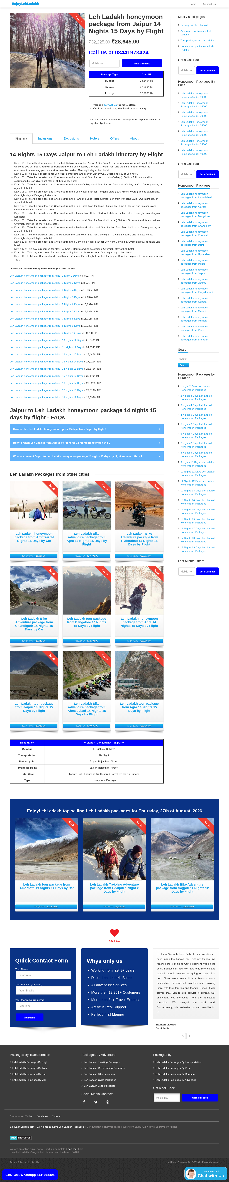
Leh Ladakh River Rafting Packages (104, 1068)
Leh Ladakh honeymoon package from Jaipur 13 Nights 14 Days (46, 361)
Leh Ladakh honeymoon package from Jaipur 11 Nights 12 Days (46, 347)
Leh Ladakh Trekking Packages (102, 1062)
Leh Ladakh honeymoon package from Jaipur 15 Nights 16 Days (46, 375)
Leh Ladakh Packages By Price (173, 1068)
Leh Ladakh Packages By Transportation (178, 1062)
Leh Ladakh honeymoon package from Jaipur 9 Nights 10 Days (45, 333)
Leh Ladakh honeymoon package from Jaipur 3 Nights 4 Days (45, 290)
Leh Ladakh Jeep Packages (99, 1085)
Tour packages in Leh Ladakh (197, 40)
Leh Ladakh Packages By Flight (30, 1062)
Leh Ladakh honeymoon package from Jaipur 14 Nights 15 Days (46, 368)
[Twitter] (96, 1102)
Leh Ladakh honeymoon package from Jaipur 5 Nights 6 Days (45, 304)
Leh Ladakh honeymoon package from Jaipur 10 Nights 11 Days (46, 340)
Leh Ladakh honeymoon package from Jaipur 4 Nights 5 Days (45, 297)
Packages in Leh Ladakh (194, 25)
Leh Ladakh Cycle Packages (100, 1079)
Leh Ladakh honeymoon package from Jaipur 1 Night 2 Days (44, 275)
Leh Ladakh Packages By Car (29, 1079)
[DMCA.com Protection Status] (20, 1137)
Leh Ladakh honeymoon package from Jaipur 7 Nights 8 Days (45, 318)
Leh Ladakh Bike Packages (99, 1074)
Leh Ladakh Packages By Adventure (175, 1079)
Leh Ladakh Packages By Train (30, 1068)
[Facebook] (84, 1102)
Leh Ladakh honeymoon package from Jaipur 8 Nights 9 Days (45, 325)
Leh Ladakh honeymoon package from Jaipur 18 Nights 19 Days (46, 397)
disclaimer (71, 1148)
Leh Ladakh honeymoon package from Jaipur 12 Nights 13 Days (46, 354)
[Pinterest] (107, 1102)
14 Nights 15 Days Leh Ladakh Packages (60, 1126)
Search (183, 365)
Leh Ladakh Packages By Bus (29, 1074)
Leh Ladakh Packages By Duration (175, 1074)
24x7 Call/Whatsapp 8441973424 (30, 1174)
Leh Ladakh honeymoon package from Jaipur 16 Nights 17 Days (46, 383)
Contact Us (33, 1162)
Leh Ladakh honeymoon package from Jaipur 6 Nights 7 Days (45, 311)
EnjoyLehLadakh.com (22, 1126)
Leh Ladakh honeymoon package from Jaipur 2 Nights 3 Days (45, 282)
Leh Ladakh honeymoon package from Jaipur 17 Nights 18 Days (46, 390)
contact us (110, 104)
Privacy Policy (16, 1162)
